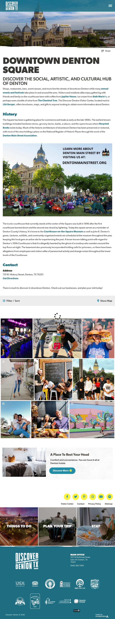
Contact (80, 504)
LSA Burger (9, 104)
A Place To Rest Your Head (69, 455)
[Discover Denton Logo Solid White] (26, 561)
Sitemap (108, 504)
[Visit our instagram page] (92, 496)
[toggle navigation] (110, 6)
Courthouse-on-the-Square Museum (63, 232)
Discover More (61, 471)
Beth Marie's (100, 97)
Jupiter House (69, 97)
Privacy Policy (94, 504)
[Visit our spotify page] (109, 496)
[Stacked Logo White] (12, 6)
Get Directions (10, 278)
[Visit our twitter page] (75, 496)
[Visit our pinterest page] (84, 496)
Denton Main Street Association (20, 136)
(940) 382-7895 (77, 566)
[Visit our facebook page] (67, 496)
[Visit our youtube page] (101, 496)
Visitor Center (67, 504)
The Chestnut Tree (47, 100)
